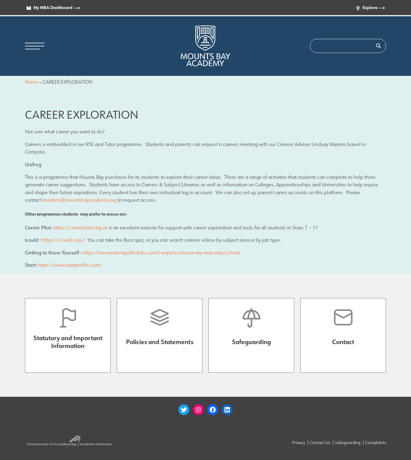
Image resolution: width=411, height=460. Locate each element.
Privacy (298, 442)
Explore (370, 7)
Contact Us (320, 442)
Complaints (375, 442)
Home (31, 82)
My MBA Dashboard (52, 7)
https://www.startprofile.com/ (70, 265)
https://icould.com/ (63, 240)
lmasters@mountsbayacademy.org (79, 200)
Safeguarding (347, 442)
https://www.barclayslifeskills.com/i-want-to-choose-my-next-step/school (161, 253)
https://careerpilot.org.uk (80, 228)
